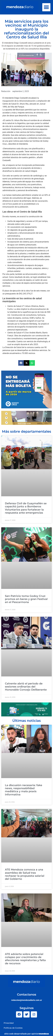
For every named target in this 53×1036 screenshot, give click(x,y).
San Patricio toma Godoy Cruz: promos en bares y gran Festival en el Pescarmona (26, 599)
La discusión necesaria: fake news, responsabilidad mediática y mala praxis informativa (23, 790)
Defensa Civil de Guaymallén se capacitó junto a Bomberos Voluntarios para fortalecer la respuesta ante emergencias (26, 508)
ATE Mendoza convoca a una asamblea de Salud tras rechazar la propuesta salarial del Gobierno (24, 874)
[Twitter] (26, 1014)
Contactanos (26, 994)
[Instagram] (34, 1014)
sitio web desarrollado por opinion (26, 1034)
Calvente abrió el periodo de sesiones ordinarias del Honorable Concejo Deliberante (26, 686)
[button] (46, 7)
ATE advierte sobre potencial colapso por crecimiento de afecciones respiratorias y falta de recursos (25, 958)
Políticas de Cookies (13, 1028)
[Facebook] (19, 1014)
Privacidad (9, 1023)
